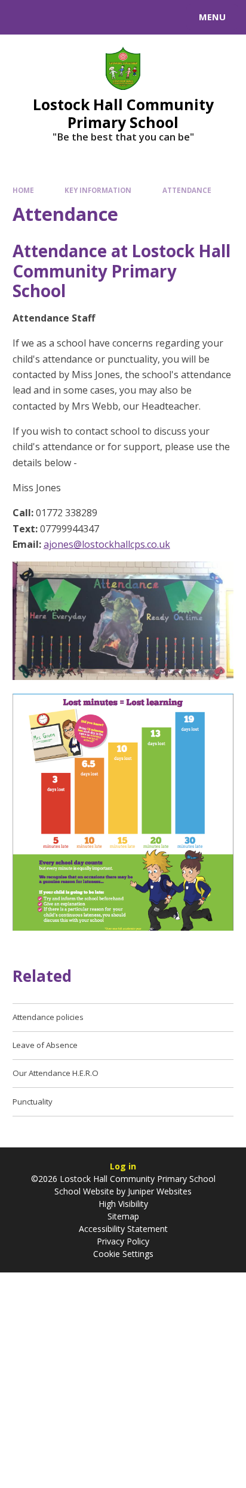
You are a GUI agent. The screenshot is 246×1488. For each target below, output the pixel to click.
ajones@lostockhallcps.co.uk (107, 544)
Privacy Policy (123, 1241)
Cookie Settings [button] (123, 1253)
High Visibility (123, 1203)
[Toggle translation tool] (52, 17)
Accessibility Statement (123, 1228)
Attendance (186, 190)
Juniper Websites (158, 1191)
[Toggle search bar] (23, 17)
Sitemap (123, 1216)
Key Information (97, 190)
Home (23, 190)
